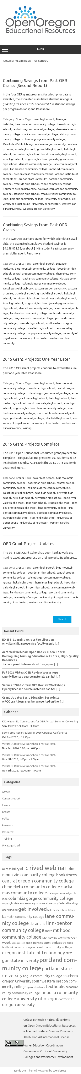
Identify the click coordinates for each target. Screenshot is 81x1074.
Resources (8, 832)
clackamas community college (40, 134)
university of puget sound (55, 597)
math (40, 413)
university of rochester (46, 203)
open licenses (34, 942)
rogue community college (56, 183)
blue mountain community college (35, 124)
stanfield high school (26, 193)
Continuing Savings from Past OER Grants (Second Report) (35, 83)
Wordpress (59, 1070)
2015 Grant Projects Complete (31, 444)
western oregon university (39, 208)
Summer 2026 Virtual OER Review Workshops (33, 685)
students (39, 987)
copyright (8, 903)
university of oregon (57, 198)
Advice (6, 791)
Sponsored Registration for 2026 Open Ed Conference (34, 732)
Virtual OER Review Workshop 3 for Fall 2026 (28, 765)
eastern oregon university (50, 144)
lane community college (51, 408)
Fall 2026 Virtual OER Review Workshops (30, 672)
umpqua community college (26, 198)
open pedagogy (54, 942)
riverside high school (26, 183)
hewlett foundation (64, 910)
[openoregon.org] (40, 36)
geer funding (10, 909)
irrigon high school (36, 159)
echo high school (25, 149)
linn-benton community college (28, 169)
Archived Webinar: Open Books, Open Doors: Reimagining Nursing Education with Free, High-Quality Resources (40, 656)
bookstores (66, 875)
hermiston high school (26, 154)
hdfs (49, 910)
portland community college (27, 418)
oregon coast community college (33, 173)
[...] (57, 643)
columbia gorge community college (43, 139)
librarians (37, 923)
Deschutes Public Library (18, 144)
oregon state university (32, 178)
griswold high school (49, 149)
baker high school (43, 119)
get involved (32, 909)
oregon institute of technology (33, 952)
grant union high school (33, 398)
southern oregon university (19, 188)
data (16, 903)
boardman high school (41, 388)
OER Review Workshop (56, 937)
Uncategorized (11, 845)
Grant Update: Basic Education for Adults (30, 697)
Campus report (11, 798)
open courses (18, 943)
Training (7, 838)
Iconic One (20, 1070)
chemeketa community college (31, 886)
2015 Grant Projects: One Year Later (36, 359)
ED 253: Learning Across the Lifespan (28, 639)
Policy (5, 818)
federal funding (68, 903)
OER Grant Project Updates (28, 543)
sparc (30, 987)
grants (7, 582)
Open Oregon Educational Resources (52, 1025)
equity (54, 903)
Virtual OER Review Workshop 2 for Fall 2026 (28, 754)
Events (6, 805)
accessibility (11, 869)
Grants (20, 119)
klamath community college (35, 164)
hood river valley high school (59, 154)
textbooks (55, 986)
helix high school (59, 398)
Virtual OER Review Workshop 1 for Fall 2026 (28, 743)
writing (27, 428)
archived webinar (43, 867)
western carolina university (45, 602)
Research (7, 825)
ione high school (13, 159)
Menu (40, 49)
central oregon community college (33, 129)
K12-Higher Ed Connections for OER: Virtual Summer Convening (40, 721)
